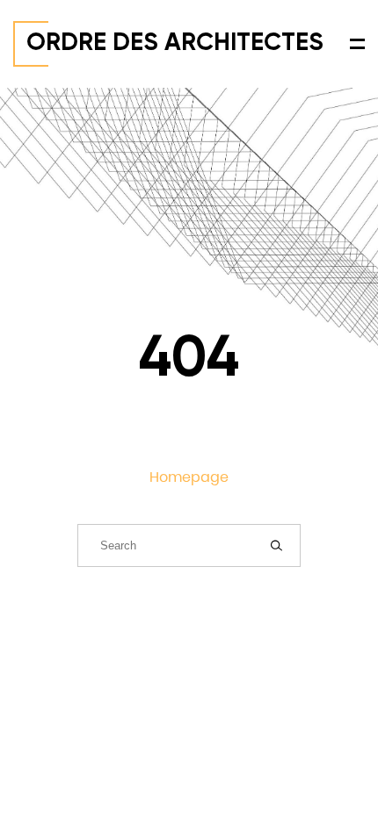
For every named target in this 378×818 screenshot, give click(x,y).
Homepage (189, 477)
